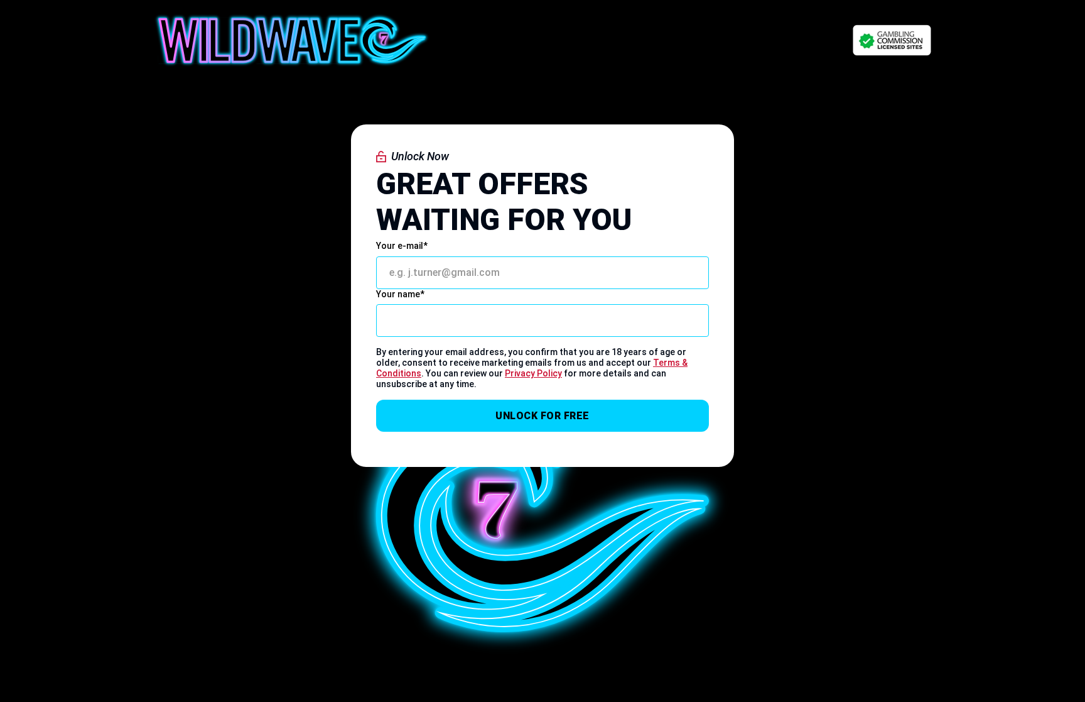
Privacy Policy (533, 373)
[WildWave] (292, 40)
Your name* (400, 294)
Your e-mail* (402, 246)
